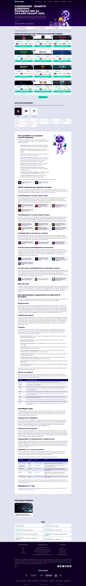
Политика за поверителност (62, 554)
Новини (69, 1)
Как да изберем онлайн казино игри (43, 549)
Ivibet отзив (43, 62)
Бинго (23, 547)
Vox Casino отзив (43, 93)
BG (15, 566)
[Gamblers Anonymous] (55, 576)
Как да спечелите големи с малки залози (43, 551)
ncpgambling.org (37, 465)
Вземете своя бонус (24, 76)
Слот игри (23, 552)
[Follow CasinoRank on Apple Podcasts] (70, 566)
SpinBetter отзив (24, 62)
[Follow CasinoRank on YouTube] (66, 566)
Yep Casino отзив (43, 78)
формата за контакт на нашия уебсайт (27, 489)
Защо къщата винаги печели (42, 547)
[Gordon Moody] (49, 576)
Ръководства (63, 1)
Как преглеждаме (62, 551)
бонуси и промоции (28, 155)
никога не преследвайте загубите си (48, 422)
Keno (23, 549)
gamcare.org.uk (36, 472)
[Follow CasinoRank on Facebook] (58, 566)
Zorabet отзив (43, 47)
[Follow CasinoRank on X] (63, 566)
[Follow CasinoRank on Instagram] (61, 566)
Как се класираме (62, 552)
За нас (62, 547)
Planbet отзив (62, 93)
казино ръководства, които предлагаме (47, 192)
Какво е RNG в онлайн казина (42, 552)
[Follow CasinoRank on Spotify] (68, 566)
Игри (45, 1)
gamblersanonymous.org (38, 462)
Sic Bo (23, 551)
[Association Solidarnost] (41, 576)
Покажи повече (42, 97)
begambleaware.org (37, 468)
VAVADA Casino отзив (62, 47)
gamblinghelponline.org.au (38, 476)
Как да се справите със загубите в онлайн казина (42, 554)
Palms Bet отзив (62, 62)
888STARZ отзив (24, 47)
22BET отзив (62, 78)
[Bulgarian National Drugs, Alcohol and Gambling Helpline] (33, 576)
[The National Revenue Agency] (26, 576)
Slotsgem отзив (23, 78)
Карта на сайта (59, 584)
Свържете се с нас (62, 549)
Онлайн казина (38, 1)
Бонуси (49, 1)
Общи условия (26, 584)
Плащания (56, 1)
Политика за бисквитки (43, 584)
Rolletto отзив (24, 93)
